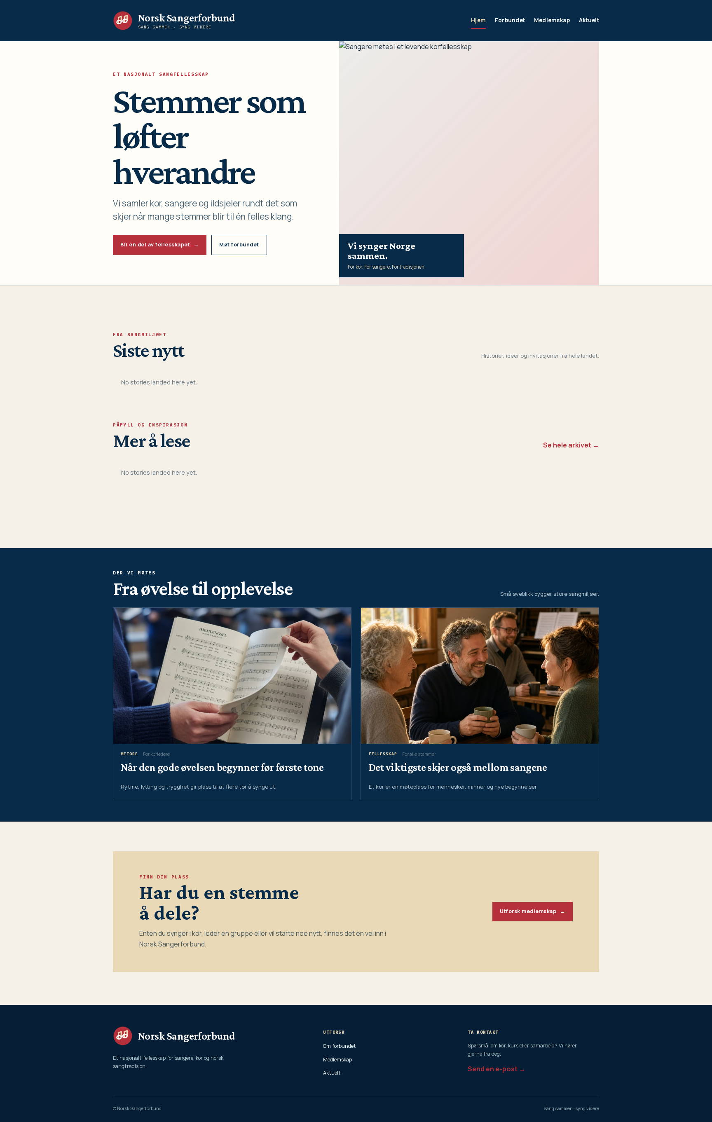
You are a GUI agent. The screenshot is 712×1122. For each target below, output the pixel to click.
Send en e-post (493, 1068)
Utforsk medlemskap (532, 911)
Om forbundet (339, 1045)
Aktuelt (589, 20)
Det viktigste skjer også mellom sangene (458, 767)
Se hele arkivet (567, 445)
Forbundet (510, 20)
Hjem (478, 20)
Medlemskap (552, 20)
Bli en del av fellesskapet (159, 244)
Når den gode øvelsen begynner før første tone (222, 767)
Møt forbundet (239, 244)
